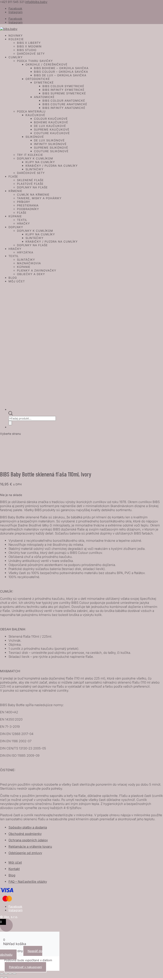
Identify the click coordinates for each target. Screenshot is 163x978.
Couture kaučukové (52, 133)
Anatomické (44, 97)
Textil (22, 220)
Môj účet (16, 281)
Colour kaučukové (51, 118)
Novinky (15, 35)
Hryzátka (25, 252)
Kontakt (14, 869)
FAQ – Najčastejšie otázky (27, 882)
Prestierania (28, 205)
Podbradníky (28, 209)
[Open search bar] (10, 414)
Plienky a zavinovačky (36, 270)
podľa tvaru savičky (35, 61)
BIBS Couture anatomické (64, 104)
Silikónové (34, 136)
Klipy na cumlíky (40, 162)
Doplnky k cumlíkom (35, 158)
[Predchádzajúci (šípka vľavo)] (1, 977)
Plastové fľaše (30, 183)
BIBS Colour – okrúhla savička (61, 71)
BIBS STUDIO (27, 50)
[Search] (10, 423)
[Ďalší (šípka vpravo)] (6, 977)
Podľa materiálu (31, 111)
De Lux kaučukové (50, 126)
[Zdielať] (10, 973)
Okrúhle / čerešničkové (46, 64)
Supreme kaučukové (51, 129)
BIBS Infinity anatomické (63, 107)
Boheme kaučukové (51, 122)
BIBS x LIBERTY (29, 42)
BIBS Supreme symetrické (64, 93)
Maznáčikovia (29, 263)
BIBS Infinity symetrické (63, 89)
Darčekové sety (31, 53)
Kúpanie (15, 216)
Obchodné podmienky (25, 834)
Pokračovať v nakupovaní (25, 967)
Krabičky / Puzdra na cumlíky (51, 165)
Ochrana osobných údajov (28, 840)
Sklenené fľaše (30, 180)
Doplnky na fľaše (32, 187)
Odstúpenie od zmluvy (25, 853)
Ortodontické (37, 79)
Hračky (23, 223)
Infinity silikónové (50, 144)
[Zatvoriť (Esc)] (14, 973)
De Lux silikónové (49, 140)
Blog (12, 277)
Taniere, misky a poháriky (39, 198)
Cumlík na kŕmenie (33, 194)
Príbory (23, 201)
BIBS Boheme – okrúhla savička (61, 68)
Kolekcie (16, 39)
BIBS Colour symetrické (63, 86)
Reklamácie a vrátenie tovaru (30, 846)
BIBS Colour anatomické (63, 100)
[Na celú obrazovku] (6, 973)
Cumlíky (15, 57)
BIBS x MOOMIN (29, 46)
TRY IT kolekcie (30, 154)
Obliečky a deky (31, 274)
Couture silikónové (51, 151)
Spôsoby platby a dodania (27, 827)
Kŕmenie (15, 191)
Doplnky (15, 227)
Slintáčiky (34, 169)
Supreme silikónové (51, 147)
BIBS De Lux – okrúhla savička (60, 75)
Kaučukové (35, 115)
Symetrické (44, 82)
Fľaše (13, 176)
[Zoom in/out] (1, 973)
